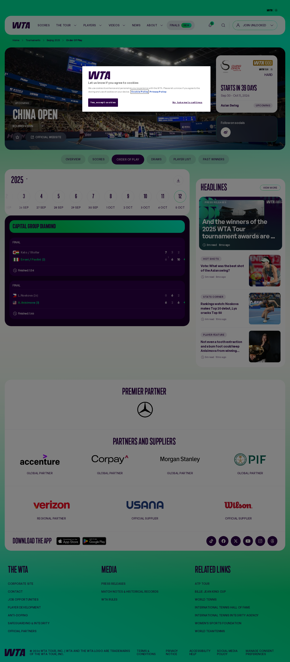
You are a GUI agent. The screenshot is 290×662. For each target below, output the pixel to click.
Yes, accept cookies (103, 102)
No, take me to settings (187, 102)
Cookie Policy (139, 91)
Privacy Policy (157, 91)
